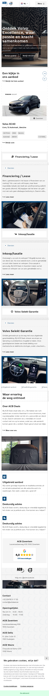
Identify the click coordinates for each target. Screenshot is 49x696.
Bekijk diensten (29, 56)
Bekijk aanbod (10, 56)
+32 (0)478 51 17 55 (10, 599)
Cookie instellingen (10, 686)
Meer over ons (11, 430)
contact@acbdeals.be (10, 602)
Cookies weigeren (26, 686)
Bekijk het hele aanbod (14, 81)
